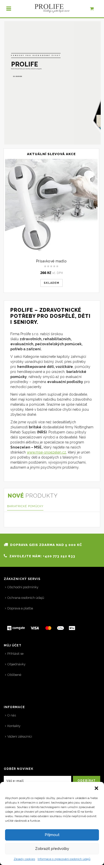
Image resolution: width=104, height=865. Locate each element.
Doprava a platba (20, 608)
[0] (94, 9)
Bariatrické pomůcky (25, 506)
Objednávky (16, 664)
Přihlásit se (15, 653)
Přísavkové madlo (51, 261)
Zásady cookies (24, 859)
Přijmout (52, 835)
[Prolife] (52, 8)
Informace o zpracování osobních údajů (64, 859)
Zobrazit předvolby (52, 848)
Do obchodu (17, 76)
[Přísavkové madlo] (51, 205)
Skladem (51, 283)
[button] (96, 788)
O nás (11, 715)
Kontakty (13, 726)
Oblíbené (14, 675)
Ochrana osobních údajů (25, 598)
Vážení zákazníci (19, 736)
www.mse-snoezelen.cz (46, 452)
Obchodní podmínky (22, 587)
